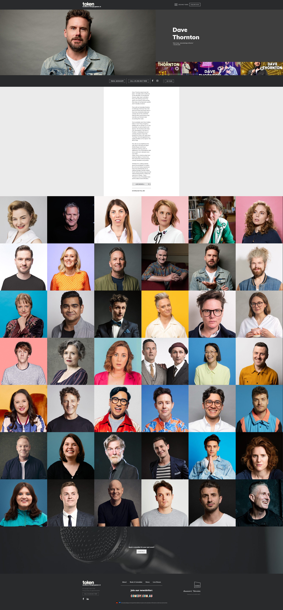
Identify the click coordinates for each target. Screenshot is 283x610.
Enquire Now (195, 4)
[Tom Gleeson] (117, 503)
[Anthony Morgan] (212, 219)
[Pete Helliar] (23, 455)
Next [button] (282, 68)
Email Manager (117, 81)
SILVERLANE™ (196, 594)
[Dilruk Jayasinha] (70, 314)
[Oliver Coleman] (259, 408)
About (124, 582)
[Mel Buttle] (23, 408)
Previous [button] (156, 68)
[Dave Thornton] (212, 267)
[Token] (92, 4)
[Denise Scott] (23, 314)
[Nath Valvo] (165, 408)
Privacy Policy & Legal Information (91, 590)
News (148, 582)
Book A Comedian (136, 582)
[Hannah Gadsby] (212, 314)
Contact (141, 551)
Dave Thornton (186, 33)
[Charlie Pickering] (23, 267)
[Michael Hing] (117, 408)
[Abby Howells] (23, 219)
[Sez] (23, 503)
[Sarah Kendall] (259, 455)
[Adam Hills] (70, 219)
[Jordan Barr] (259, 314)
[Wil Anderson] (259, 503)
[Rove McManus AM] (165, 455)
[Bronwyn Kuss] (259, 219)
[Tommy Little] (212, 503)
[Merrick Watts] (70, 408)
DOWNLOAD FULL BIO (138, 191)
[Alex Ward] (117, 219)
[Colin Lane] (117, 267)
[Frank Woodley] (117, 314)
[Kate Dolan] (117, 361)
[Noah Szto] (212, 408)
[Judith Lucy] (70, 361)
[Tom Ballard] (70, 503)
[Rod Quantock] (117, 455)
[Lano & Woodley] (165, 361)
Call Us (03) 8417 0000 (138, 81)
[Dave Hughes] (165, 267)
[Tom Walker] (165, 503)
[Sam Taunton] (212, 455)
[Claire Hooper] (70, 267)
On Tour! (169, 81)
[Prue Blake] (70, 455)
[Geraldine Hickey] (165, 314)
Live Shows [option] (140, 184)
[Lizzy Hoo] (212, 361)
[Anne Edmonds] (165, 219)
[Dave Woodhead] (259, 267)
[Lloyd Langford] (259, 361)
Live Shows (157, 582)
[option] (177, 68)
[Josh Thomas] (23, 361)
